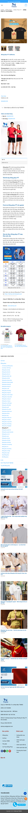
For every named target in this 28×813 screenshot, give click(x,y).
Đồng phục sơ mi (5, 434)
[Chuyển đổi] (2, 107)
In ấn (2, 460)
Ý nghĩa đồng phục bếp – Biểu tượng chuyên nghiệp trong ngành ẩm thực (14, 517)
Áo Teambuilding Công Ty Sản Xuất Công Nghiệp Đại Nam (6, 347)
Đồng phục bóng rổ (6, 386)
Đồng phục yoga (5, 452)
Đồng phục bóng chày (7, 380)
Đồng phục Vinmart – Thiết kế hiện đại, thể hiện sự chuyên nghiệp (14, 659)
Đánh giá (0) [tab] (5, 162)
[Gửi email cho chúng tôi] (4, 751)
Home (2, 10)
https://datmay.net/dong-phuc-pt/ (13, 294)
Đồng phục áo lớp (6, 370)
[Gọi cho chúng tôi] (7, 751)
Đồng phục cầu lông (6, 390)
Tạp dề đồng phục (5, 465)
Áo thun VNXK (6, 741)
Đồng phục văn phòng (7, 444)
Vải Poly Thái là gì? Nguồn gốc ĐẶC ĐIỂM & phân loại (13, 687)
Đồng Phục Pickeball (6, 425)
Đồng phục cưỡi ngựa (7, 403)
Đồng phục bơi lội (6, 378)
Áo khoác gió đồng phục (7, 365)
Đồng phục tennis (6, 438)
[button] (2, 5)
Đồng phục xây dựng (6, 448)
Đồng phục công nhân (7, 396)
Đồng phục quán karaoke (7, 432)
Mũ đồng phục (5, 457)
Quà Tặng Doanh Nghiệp (7, 462)
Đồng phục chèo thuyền (7, 394)
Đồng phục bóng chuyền (7, 382)
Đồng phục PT (17, 10)
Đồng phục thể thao (6, 442)
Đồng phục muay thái (7, 421)
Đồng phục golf (5, 407)
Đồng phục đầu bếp (6, 405)
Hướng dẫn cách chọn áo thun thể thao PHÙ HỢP (12, 489)
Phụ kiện (5, 744)
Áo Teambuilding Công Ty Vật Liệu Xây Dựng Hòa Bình (21, 346)
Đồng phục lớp (5, 415)
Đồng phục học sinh (6, 409)
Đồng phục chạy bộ (6, 392)
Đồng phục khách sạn (7, 411)
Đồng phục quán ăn (6, 430)
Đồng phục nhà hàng (6, 423)
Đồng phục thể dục (6, 440)
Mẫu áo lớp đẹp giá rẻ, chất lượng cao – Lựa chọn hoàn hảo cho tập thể (13, 545)
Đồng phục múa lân (6, 419)
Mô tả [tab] (3, 159)
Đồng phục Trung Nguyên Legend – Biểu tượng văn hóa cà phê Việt (14, 602)
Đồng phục (8, 10)
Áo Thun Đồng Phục (8, 747)
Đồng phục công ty (6, 401)
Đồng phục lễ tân (6, 413)
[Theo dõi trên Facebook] (2, 751)
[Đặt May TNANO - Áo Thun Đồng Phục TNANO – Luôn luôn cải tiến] (14, 5)
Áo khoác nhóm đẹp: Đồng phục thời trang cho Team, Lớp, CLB (14, 574)
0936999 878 (4, 101)
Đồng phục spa (5, 436)
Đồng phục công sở (6, 399)
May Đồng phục (5, 455)
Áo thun (3, 360)
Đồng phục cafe (5, 388)
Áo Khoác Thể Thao (6, 367)
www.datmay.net (12, 305)
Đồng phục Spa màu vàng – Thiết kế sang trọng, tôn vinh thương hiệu (13, 631)
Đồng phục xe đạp (6, 450)
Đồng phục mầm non (6, 417)
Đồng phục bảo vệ (6, 374)
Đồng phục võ (5, 446)
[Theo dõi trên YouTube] (10, 751)
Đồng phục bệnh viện (6, 376)
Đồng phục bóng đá (6, 384)
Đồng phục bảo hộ (6, 372)
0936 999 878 (10, 0)
